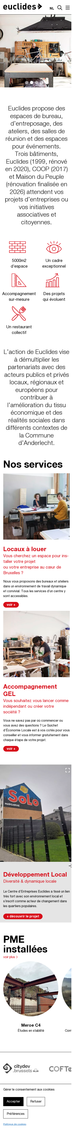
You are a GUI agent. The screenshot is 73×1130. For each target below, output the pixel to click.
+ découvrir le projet (23, 916)
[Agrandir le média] (67, 770)
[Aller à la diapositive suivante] (71, 865)
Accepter (13, 1101)
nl (52, 8)
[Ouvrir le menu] (67, 7)
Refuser (36, 1101)
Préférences (16, 1114)
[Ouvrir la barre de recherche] (59, 8)
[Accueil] (22, 6)
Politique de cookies (14, 1124)
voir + (11, 605)
